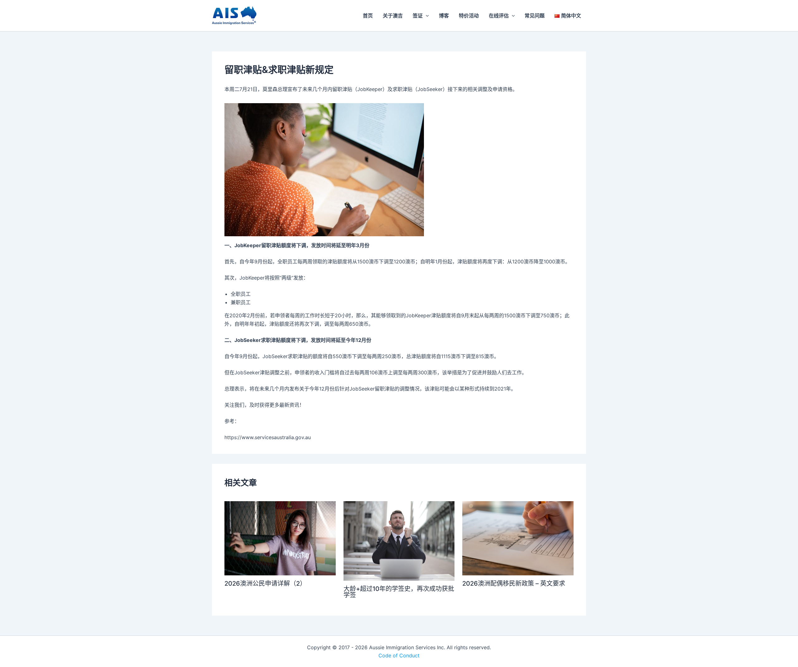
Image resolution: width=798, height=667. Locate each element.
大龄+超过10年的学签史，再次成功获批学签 (399, 592)
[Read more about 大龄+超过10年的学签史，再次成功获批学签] (399, 540)
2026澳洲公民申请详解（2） (265, 583)
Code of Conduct (399, 655)
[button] (426, 15)
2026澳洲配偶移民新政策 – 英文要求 (513, 583)
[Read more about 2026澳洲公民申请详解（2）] (280, 538)
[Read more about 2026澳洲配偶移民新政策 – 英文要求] (518, 538)
